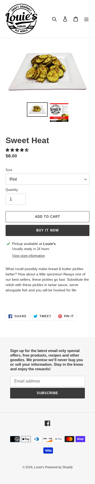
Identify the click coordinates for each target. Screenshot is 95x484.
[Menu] (86, 18)
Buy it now (47, 230)
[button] (18, 150)
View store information (28, 256)
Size (9, 170)
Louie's (39, 467)
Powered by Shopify (59, 467)
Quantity (12, 190)
